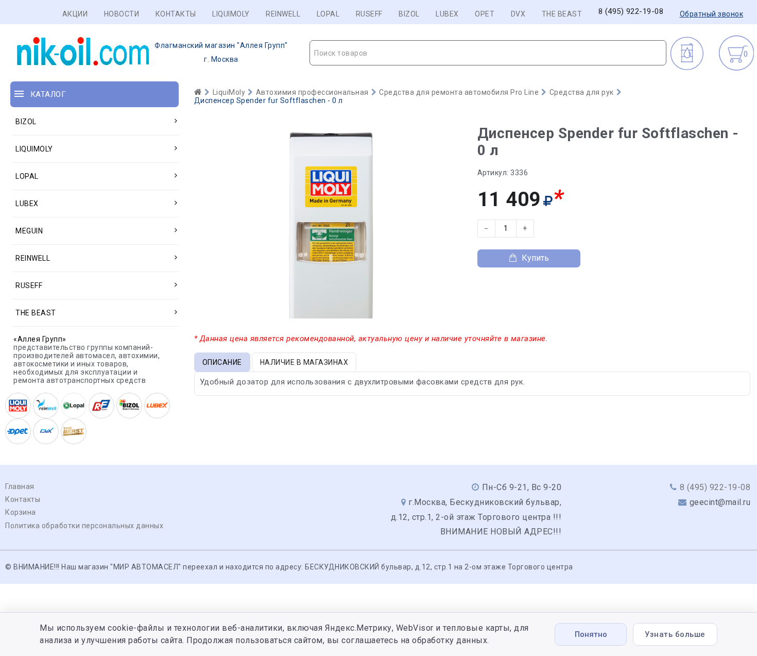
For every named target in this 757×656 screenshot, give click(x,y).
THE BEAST (562, 14)
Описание (222, 362)
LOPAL (328, 14)
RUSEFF (369, 14)
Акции (75, 14)
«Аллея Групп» (39, 339)
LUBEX (447, 14)
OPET (484, 14)
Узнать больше (675, 634)
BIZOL (409, 14)
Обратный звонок (712, 14)
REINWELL (283, 14)
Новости (122, 14)
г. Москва (221, 52)
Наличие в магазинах (304, 362)
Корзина (20, 512)
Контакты (176, 14)
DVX (518, 14)
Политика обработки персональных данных (84, 526)
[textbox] (488, 53)
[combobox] (487, 52)
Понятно (591, 634)
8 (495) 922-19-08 (631, 11)
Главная (20, 486)
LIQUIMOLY (231, 14)
